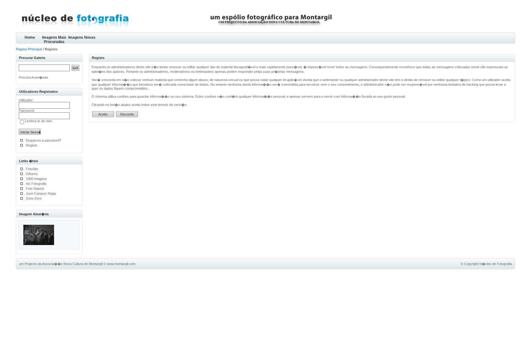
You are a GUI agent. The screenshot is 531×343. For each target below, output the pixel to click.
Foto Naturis (35, 188)
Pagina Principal (29, 49)
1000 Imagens (36, 179)
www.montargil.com (121, 264)
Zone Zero (33, 198)
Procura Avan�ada (33, 77)
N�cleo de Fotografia (495, 264)
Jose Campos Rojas (41, 193)
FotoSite (32, 169)
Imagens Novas (82, 37)
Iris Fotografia (36, 183)
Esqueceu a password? (43, 140)
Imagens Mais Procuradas (54, 39)
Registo (31, 145)
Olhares (32, 174)
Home (30, 37)
